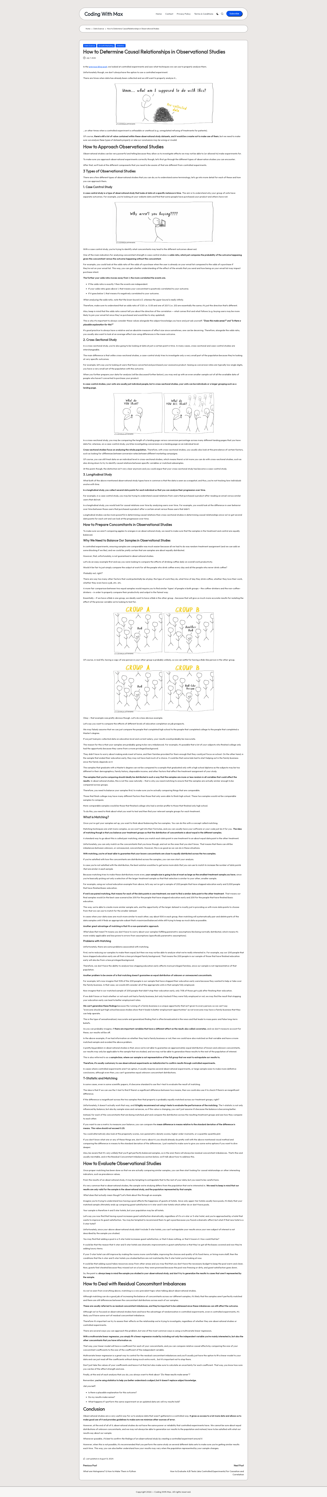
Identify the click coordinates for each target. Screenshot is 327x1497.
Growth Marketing (105, 46)
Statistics (120, 46)
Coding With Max (103, 14)
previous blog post (98, 66)
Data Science (89, 46)
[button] (234, 13)
